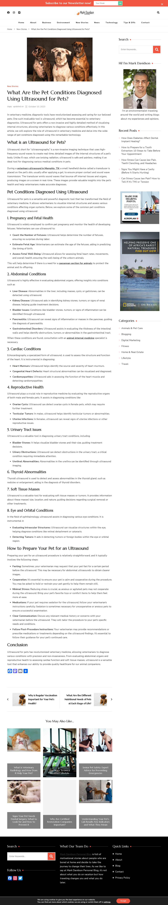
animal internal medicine (80, 338)
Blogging (126, 334)
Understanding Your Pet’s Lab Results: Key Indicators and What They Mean (96, 822)
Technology (112, 22)
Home (21, 22)
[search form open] (158, 12)
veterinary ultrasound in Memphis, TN (38, 168)
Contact (145, 22)
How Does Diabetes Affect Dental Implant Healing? (139, 139)
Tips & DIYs (129, 22)
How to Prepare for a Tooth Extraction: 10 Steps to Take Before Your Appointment (140, 151)
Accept (123, 901)
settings (107, 902)
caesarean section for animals (75, 263)
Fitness (125, 346)
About (33, 22)
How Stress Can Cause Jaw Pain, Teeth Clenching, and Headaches (139, 161)
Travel (124, 364)
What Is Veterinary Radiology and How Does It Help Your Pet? (23, 770)
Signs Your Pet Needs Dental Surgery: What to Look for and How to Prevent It (24, 820)
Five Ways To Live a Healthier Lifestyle (59, 772)
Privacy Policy (122, 877)
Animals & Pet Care (132, 328)
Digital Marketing (130, 340)
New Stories (82, 22)
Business (46, 22)
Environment (63, 22)
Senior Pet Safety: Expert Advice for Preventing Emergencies (95, 770)
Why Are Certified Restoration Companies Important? (59, 822)
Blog (117, 865)
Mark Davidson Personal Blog (76, 854)
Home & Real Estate (132, 352)
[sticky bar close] (162, 4)
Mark (9, 106)
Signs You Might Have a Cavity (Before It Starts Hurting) (137, 171)
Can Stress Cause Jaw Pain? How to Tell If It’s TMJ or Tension (140, 180)
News (97, 22)
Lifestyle (126, 358)
